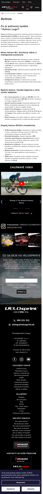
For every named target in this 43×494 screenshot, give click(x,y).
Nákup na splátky (21, 389)
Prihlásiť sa (21, 291)
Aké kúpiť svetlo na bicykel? (21, 430)
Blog (21, 402)
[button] (2, 202)
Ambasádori (22, 408)
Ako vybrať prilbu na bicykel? (21, 435)
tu (23, 477)
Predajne (21, 397)
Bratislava (16, 2)
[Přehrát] (21, 183)
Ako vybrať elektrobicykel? (21, 426)
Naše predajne (6, 2)
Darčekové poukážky (21, 384)
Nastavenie (20, 482)
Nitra (23, 2)
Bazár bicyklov (21, 380)
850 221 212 (23, 320)
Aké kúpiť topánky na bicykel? (22, 437)
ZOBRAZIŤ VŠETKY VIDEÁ (20, 213)
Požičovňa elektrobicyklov (21, 413)
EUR (27, 6)
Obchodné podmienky (21, 375)
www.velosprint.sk (22, 352)
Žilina (29, 2)
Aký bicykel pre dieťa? (21, 423)
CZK (27, 9)
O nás (22, 411)
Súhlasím (30, 489)
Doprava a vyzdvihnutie (21, 373)
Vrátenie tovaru (21, 368)
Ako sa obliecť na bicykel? (21, 433)
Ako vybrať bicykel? (21, 421)
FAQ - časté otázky (21, 406)
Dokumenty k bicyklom (21, 387)
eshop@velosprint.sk (23, 324)
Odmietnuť (11, 489)
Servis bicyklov (21, 399)
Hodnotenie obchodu (21, 382)
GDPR (21, 378)
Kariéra (21, 404)
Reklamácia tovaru (21, 371)
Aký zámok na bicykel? (21, 428)
